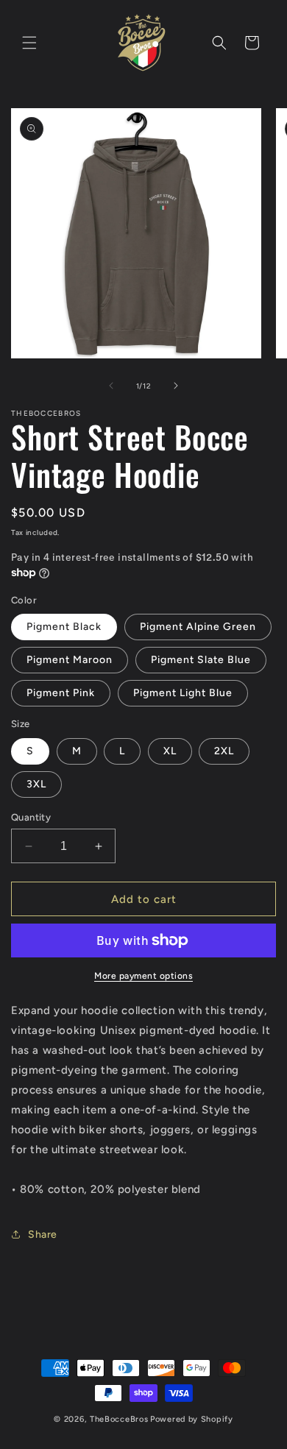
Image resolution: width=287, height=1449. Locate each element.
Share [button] (42, 1234)
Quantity (31, 817)
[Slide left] (111, 385)
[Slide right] (176, 385)
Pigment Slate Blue (201, 659)
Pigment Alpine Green (198, 626)
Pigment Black (64, 626)
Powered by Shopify (191, 1419)
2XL (224, 751)
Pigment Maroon (69, 659)
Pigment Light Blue (183, 693)
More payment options (143, 976)
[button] (29, 42)
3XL (36, 784)
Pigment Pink (60, 693)
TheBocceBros (119, 1419)
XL (170, 751)
